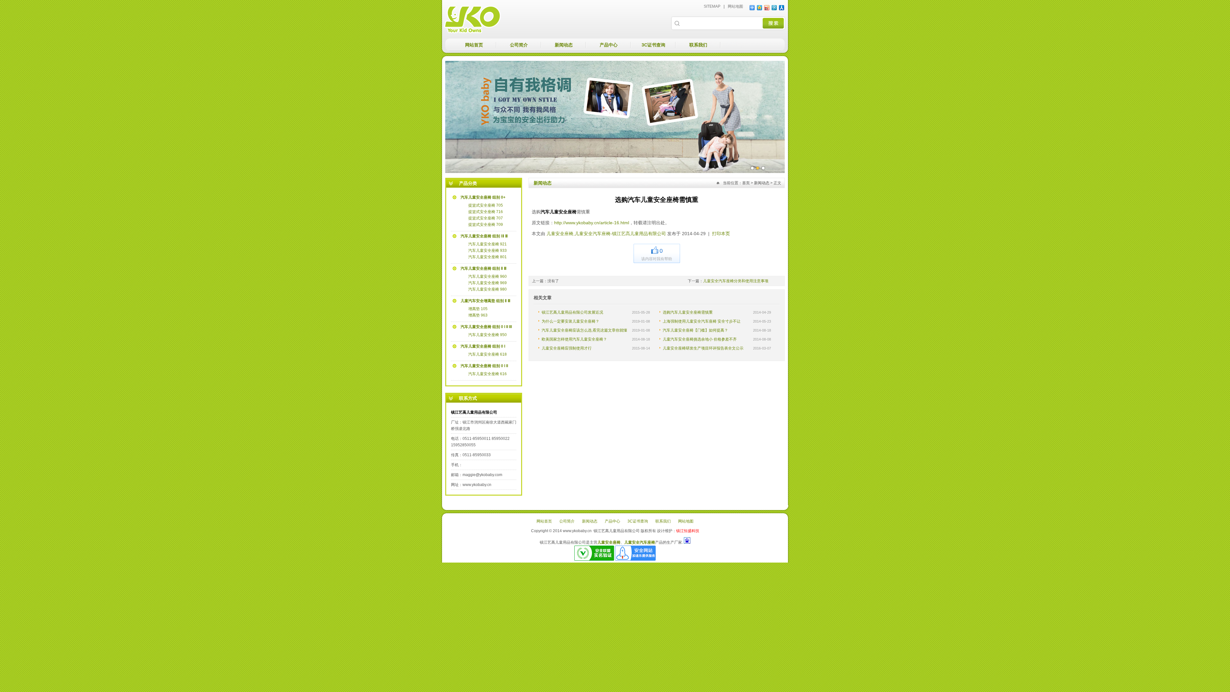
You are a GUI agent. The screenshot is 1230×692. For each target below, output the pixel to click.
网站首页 (474, 44)
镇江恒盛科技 (687, 531)
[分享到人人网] (781, 7)
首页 (746, 183)
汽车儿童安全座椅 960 (487, 276)
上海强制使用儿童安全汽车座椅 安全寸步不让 (702, 321)
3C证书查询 (653, 44)
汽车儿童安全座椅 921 (487, 244)
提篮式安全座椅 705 (485, 205)
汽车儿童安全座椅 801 (487, 257)
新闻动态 (564, 44)
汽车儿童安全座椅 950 (487, 335)
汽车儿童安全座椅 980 (487, 289)
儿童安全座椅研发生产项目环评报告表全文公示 (703, 348)
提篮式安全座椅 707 (485, 218)
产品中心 (609, 44)
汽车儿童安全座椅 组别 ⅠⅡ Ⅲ (484, 236)
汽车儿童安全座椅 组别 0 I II (484, 366)
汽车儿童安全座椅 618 (487, 354)
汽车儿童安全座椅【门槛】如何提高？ (695, 330)
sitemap (712, 6)
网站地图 (735, 6)
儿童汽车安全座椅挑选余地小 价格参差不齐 (700, 339)
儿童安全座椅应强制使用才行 (567, 348)
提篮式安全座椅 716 (485, 212)
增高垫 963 (478, 315)
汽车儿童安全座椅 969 (487, 283)
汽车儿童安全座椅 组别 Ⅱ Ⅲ (483, 268)
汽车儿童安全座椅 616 (487, 374)
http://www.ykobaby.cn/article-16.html (591, 222)
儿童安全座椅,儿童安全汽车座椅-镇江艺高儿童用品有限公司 (472, 19)
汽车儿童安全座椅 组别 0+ (483, 197)
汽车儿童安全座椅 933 (487, 250)
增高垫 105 (478, 309)
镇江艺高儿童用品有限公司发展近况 (572, 312)
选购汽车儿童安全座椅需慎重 (688, 312)
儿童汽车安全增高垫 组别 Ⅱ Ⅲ (485, 301)
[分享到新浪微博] (767, 7)
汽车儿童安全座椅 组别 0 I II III (486, 327)
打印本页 (721, 233)
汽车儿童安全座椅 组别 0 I (483, 346)
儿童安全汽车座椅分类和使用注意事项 (735, 281)
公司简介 (519, 44)
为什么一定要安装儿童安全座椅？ (570, 321)
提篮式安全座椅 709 (485, 224)
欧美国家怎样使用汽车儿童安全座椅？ (574, 339)
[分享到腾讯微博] (774, 7)
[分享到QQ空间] (759, 7)
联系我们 (698, 44)
